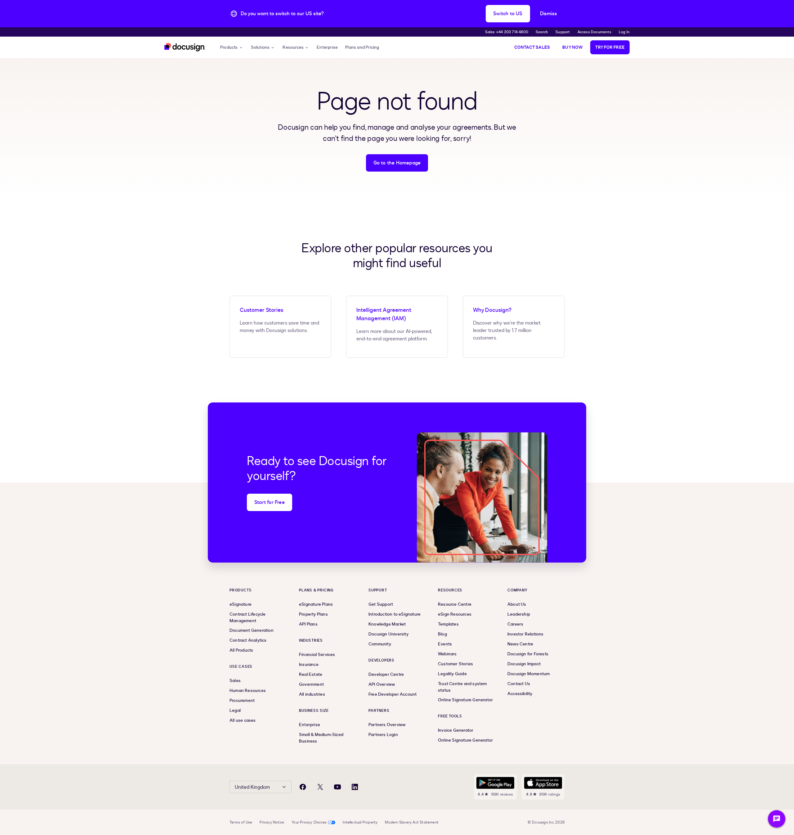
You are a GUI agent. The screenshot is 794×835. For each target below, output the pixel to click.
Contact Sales (532, 47)
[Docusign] (184, 47)
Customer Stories (261, 310)
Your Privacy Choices (309, 822)
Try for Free (610, 47)
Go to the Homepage (397, 162)
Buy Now (572, 47)
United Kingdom (252, 787)
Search (542, 31)
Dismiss (548, 13)
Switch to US (507, 13)
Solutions (260, 47)
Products (229, 47)
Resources (293, 47)
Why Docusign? (492, 310)
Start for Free (269, 502)
